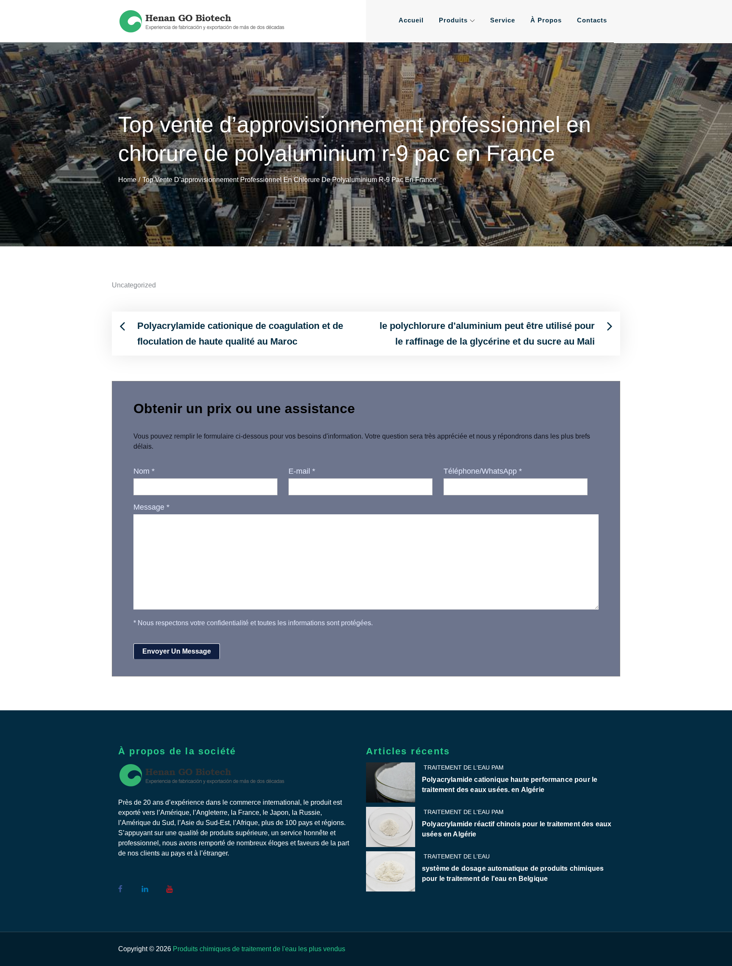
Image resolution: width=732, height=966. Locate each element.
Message (151, 507)
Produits (453, 20)
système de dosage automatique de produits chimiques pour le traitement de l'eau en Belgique (513, 873)
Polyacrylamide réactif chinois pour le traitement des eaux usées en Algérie (516, 829)
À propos (546, 20)
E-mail (301, 471)
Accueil (411, 20)
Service (502, 20)
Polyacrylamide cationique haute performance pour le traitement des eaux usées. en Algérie (509, 784)
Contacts (592, 20)
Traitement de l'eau (457, 856)
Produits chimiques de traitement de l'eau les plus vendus (259, 948)
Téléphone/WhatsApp (483, 471)
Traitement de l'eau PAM (464, 767)
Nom (144, 471)
